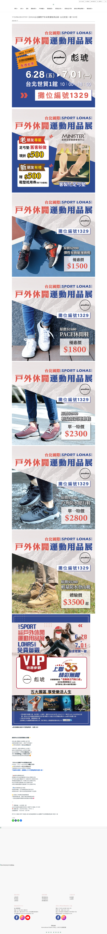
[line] (13, 820)
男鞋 (15, 8)
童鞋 (27, 8)
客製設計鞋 (58, 8)
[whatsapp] (18, 820)
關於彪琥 (89, 8)
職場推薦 (49, 8)
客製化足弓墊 (68, 8)
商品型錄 (16, 899)
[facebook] (16, 820)
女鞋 (21, 8)
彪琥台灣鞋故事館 (79, 8)
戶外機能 (41, 8)
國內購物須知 (45, 897)
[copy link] (21, 820)
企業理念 (16, 900)
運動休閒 (33, 8)
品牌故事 (16, 897)
